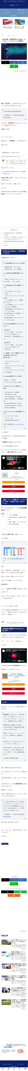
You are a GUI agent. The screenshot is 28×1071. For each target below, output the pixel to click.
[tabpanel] (7, 24)
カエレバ (19, 476)
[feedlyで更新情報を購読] (20, 891)
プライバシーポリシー (7, 1064)
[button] (25, 531)
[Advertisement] (14, 87)
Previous (1, 24)
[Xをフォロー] (7, 891)
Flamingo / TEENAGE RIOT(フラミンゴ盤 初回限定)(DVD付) (17, 675)
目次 (12, 230)
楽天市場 (13, 486)
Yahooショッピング (13, 491)
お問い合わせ (14, 1066)
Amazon (13, 482)
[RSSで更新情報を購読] (14, 895)
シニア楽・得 (5, 843)
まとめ (6, 245)
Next (27, 24)
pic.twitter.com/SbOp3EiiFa (12, 111)
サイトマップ (21, 1064)
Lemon (16, 473)
